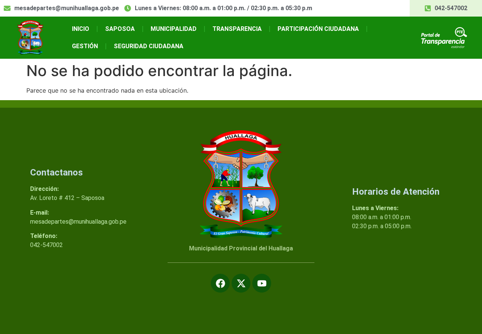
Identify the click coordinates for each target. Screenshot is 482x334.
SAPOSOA (120, 28)
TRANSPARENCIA (237, 28)
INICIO (80, 28)
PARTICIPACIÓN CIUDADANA (318, 28)
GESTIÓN (85, 46)
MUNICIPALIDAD (174, 28)
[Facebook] (220, 283)
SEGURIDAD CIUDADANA (148, 46)
